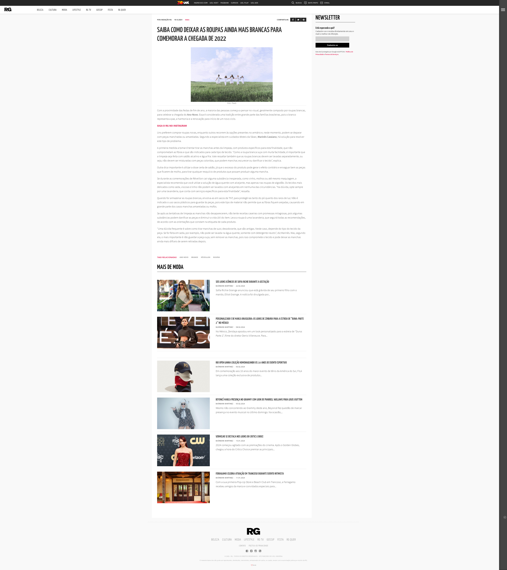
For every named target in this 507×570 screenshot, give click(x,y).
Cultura (53, 10)
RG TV (88, 10)
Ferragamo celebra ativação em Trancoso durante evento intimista (250, 473)
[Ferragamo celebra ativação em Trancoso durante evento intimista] (183, 502)
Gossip (99, 10)
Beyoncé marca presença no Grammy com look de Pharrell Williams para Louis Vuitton (259, 399)
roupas (216, 257)
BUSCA (299, 3)
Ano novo (184, 257)
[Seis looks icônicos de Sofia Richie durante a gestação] (183, 310)
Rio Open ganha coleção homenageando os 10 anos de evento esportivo (251, 362)
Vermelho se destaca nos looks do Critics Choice (239, 436)
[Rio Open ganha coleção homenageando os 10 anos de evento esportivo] (183, 391)
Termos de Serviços (331, 54)
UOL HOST (214, 3)
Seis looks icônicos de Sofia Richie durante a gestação (242, 281)
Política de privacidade (258, 546)
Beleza (40, 10)
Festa (110, 10)
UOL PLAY (244, 3)
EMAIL (327, 3)
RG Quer (122, 10)
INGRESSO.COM (201, 3)
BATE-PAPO (313, 3)
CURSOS (234, 3)
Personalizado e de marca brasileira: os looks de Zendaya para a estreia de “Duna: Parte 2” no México (260, 320)
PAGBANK (224, 3)
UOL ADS (254, 3)
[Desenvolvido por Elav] (253, 566)
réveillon (205, 257)
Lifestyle (76, 10)
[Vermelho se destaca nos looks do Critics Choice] (183, 465)
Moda (64, 10)
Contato (242, 546)
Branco (194, 257)
